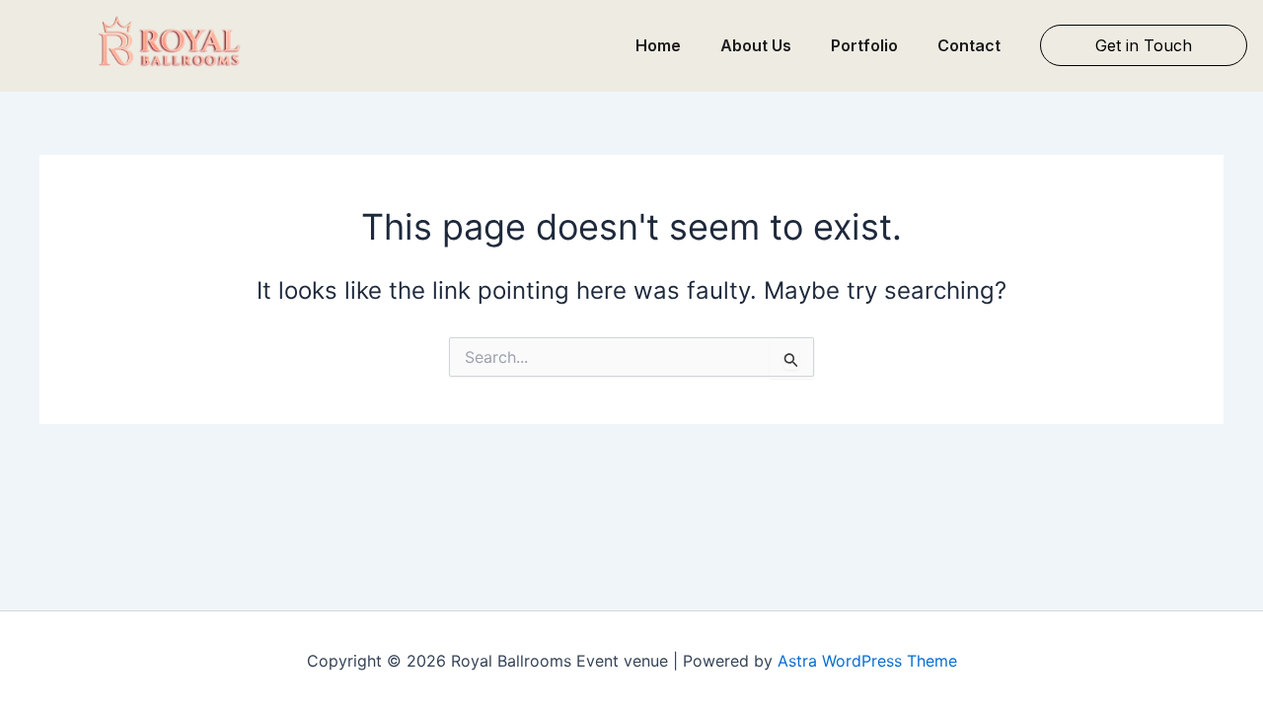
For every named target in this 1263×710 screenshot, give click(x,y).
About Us (755, 45)
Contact (969, 45)
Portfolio (864, 45)
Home (658, 45)
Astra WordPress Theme (867, 661)
